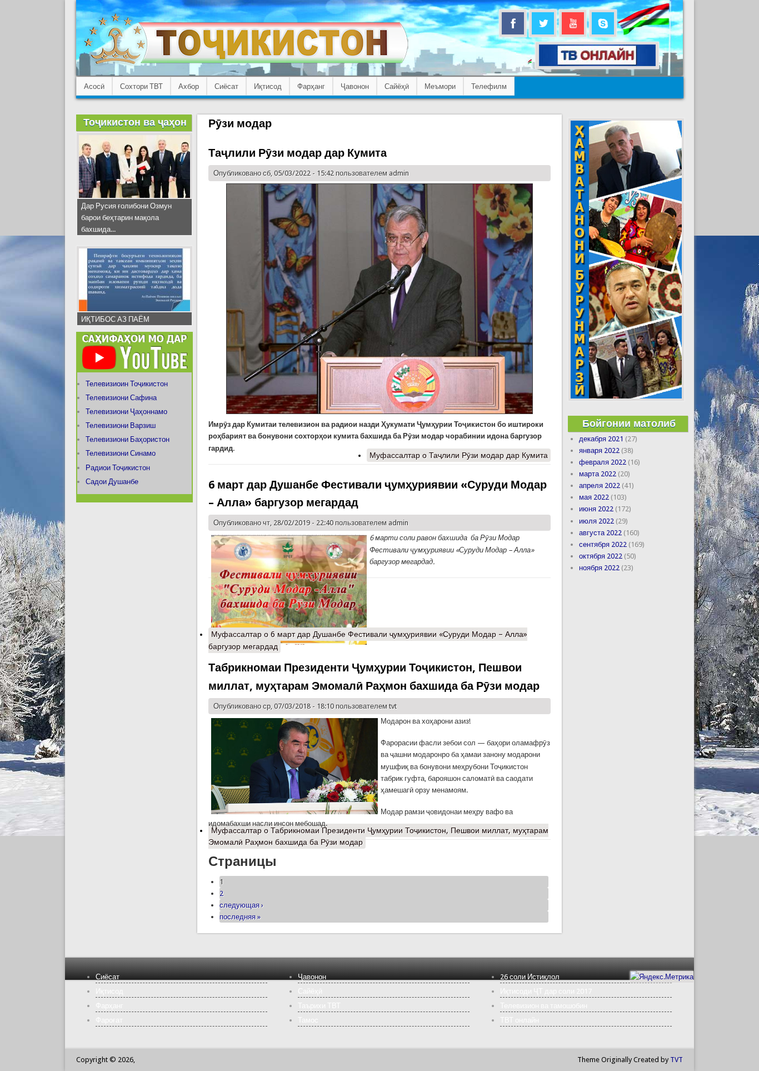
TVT (676, 1059)
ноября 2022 (599, 568)
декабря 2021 (601, 439)
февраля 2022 (602, 462)
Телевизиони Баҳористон (127, 439)
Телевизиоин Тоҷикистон (127, 384)
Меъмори (440, 86)
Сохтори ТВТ (141, 86)
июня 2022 (596, 509)
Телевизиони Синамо (121, 453)
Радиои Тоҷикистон (118, 468)
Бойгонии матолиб (629, 423)
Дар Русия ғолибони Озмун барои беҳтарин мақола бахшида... (126, 217)
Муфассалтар (458, 455)
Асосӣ (94, 86)
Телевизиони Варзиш (121, 425)
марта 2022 (597, 474)
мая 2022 (594, 497)
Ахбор (188, 86)
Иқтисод (268, 86)
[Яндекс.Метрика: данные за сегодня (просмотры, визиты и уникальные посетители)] (661, 977)
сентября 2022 (603, 544)
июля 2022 (596, 521)
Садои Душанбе (112, 481)
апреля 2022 (599, 485)
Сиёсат (226, 86)
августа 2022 (600, 533)
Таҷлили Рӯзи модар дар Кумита (297, 153)
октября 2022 (600, 556)
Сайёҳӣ (397, 86)
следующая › (241, 905)
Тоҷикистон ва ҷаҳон (135, 122)
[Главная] (246, 64)
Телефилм (489, 86)
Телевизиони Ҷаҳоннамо (126, 411)
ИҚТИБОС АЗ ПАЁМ (115, 319)
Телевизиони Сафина (121, 397)
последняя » (240, 917)
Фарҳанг (311, 86)
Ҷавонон (355, 86)
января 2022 (599, 450)
